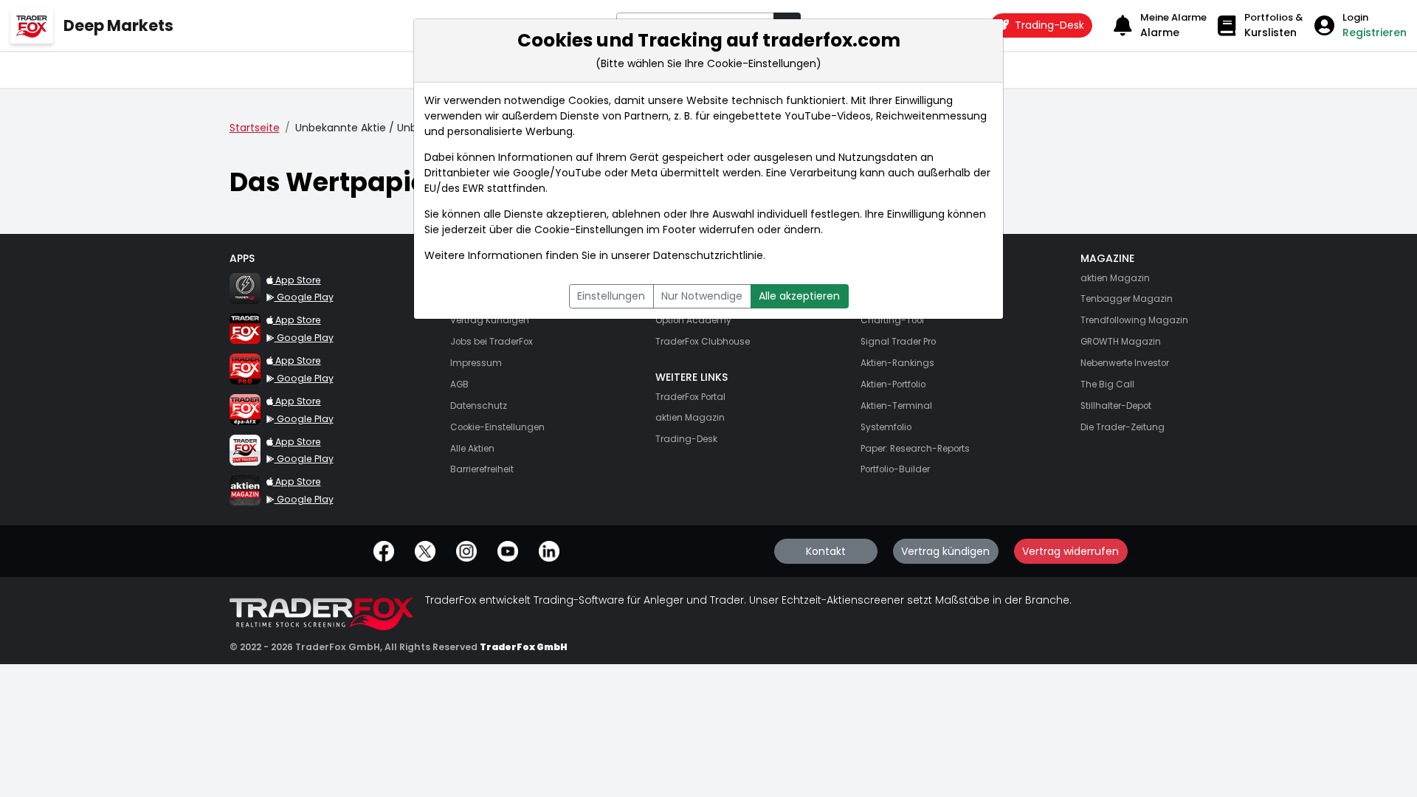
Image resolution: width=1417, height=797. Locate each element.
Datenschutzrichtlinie (708, 255)
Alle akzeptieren (799, 296)
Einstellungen (611, 296)
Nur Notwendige (701, 296)
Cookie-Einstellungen (589, 229)
